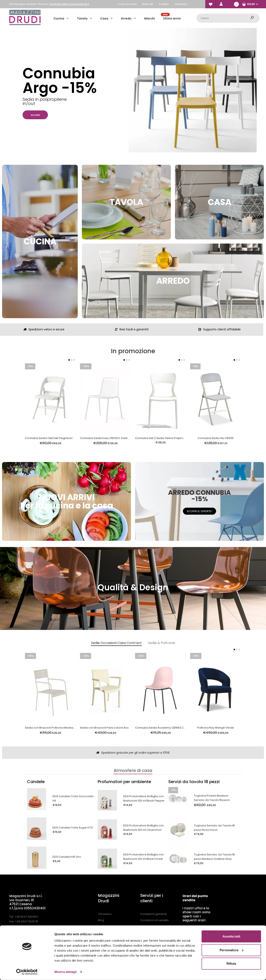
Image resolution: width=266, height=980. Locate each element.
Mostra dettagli (65, 972)
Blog (101, 920)
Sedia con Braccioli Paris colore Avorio (106, 728)
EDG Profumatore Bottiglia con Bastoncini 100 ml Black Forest (143, 857)
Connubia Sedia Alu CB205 (216, 438)
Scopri (21, 104)
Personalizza (229, 950)
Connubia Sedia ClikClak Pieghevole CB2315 (54, 438)
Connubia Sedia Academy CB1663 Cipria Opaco (167, 728)
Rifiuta (231, 963)
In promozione (133, 351)
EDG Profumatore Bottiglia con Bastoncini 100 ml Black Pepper (144, 798)
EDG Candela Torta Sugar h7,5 (73, 828)
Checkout (181, 4)
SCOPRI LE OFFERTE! (199, 511)
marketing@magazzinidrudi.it (69, 4)
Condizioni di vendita (154, 920)
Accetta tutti (231, 936)
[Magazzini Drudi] (25, 24)
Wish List (147, 4)
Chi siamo (105, 914)
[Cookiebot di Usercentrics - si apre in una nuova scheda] (27, 972)
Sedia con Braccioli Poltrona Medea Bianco (54, 728)
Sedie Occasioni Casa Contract (116, 642)
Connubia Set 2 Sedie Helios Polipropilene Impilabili (169, 438)
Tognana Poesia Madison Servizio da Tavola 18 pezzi (212, 798)
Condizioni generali (153, 914)
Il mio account (127, 4)
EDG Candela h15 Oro (67, 857)
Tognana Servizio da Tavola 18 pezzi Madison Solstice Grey (214, 857)
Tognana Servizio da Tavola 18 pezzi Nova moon (214, 828)
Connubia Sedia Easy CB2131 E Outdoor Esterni (111, 438)
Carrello (164, 4)
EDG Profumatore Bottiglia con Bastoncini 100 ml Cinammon (143, 828)
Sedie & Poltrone (161, 642)
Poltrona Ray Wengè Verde (215, 728)
